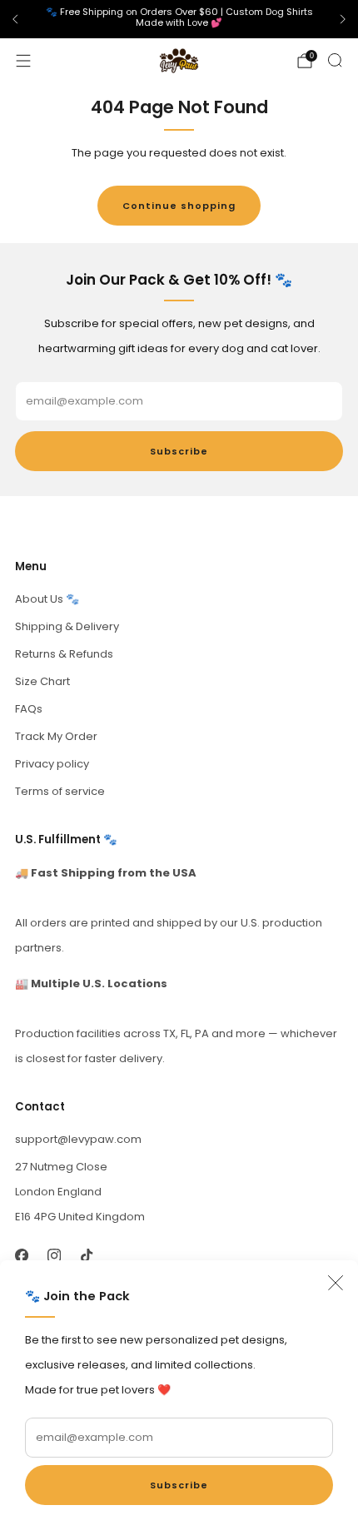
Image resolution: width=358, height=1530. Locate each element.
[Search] (334, 60)
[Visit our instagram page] (53, 1255)
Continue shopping (179, 205)
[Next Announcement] (343, 19)
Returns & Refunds (64, 654)
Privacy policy (52, 764)
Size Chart (42, 681)
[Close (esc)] (335, 1282)
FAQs (28, 709)
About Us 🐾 (47, 599)
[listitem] (179, 19)
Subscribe (179, 1485)
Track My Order (56, 736)
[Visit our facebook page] (21, 1255)
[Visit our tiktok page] (86, 1255)
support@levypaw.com (78, 1139)
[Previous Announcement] (15, 19)
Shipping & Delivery (67, 626)
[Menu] (23, 60)
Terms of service (60, 791)
